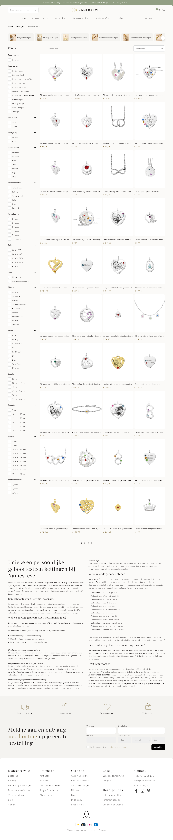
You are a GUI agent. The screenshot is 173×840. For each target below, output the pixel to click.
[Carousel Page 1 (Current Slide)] (51, 89)
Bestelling (13, 775)
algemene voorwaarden (120, 747)
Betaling (12, 780)
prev (44, 73)
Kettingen (20, 26)
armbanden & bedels (104, 18)
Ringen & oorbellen (49, 790)
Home (10, 26)
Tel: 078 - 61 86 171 (144, 775)
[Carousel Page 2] (53, 89)
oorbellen (135, 18)
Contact (12, 804)
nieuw (23, 18)
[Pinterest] (149, 791)
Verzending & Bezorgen (19, 785)
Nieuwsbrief (77, 790)
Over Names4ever (80, 775)
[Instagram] (142, 791)
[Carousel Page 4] (58, 89)
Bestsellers (140, 48)
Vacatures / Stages (80, 785)
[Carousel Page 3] (56, 89)
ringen (122, 18)
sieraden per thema (40, 18)
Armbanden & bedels (50, 785)
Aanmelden (158, 747)
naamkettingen (61, 18)
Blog (10, 799)
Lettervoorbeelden (112, 795)
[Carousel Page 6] (92, 89)
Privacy (93, 830)
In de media (76, 799)
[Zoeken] (35, 10)
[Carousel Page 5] (90, 89)
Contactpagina (141, 785)
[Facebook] (136, 791)
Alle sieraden (46, 795)
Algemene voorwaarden (77, 830)
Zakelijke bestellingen (113, 775)
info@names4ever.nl (144, 780)
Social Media (77, 804)
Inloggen (107, 780)
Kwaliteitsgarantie (80, 780)
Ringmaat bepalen (112, 799)
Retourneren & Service (19, 790)
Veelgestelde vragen (18, 795)
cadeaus (148, 18)
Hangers (44, 780)
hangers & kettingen (81, 18)
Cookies (102, 830)
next (66, 73)
